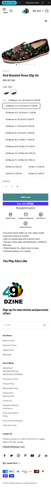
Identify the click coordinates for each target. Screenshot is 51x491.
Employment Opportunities (9, 394)
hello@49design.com (14, 446)
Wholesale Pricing (10, 388)
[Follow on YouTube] (32, 455)
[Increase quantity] (17, 186)
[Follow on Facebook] (4, 455)
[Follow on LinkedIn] (46, 455)
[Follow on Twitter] (11, 455)
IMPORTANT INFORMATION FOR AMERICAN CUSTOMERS (13, 371)
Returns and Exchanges (13, 421)
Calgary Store (8, 350)
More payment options (25, 208)
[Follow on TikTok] (39, 455)
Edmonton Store (32, 2)
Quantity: (6, 181)
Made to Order (9, 2)
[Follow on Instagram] (18, 455)
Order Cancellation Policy (10, 414)
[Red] (13, 92)
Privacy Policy (8, 384)
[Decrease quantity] (6, 186)
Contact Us (7, 400)
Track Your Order (10, 425)
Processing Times (10, 379)
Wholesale (7, 354)
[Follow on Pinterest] (25, 455)
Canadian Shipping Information (11, 406)
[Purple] (6, 92)
